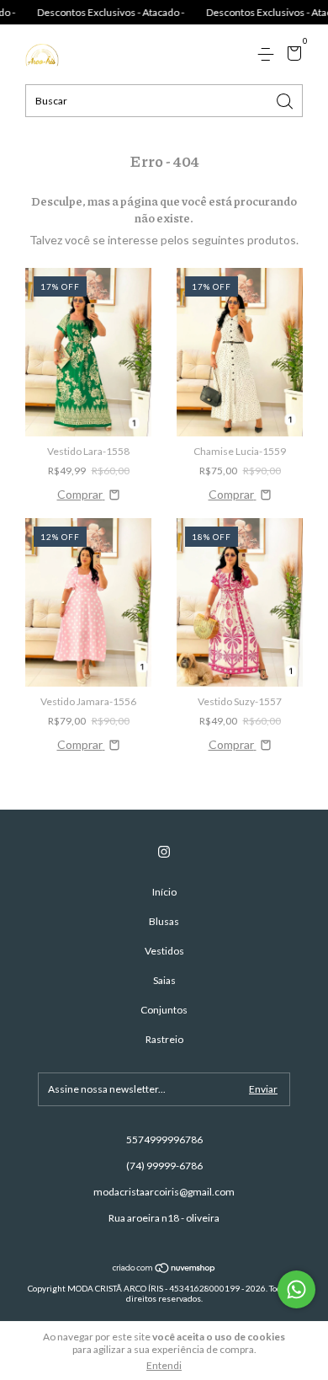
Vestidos (164, 950)
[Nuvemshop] (164, 1269)
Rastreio (164, 1039)
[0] (291, 55)
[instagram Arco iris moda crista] (164, 851)
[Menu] (268, 54)
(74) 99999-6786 (164, 1165)
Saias (164, 980)
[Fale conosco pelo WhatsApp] (296, 1289)
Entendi (164, 1365)
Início (164, 891)
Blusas (164, 921)
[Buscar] (286, 100)
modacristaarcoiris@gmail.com (164, 1191)
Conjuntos (164, 1009)
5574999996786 (164, 1139)
